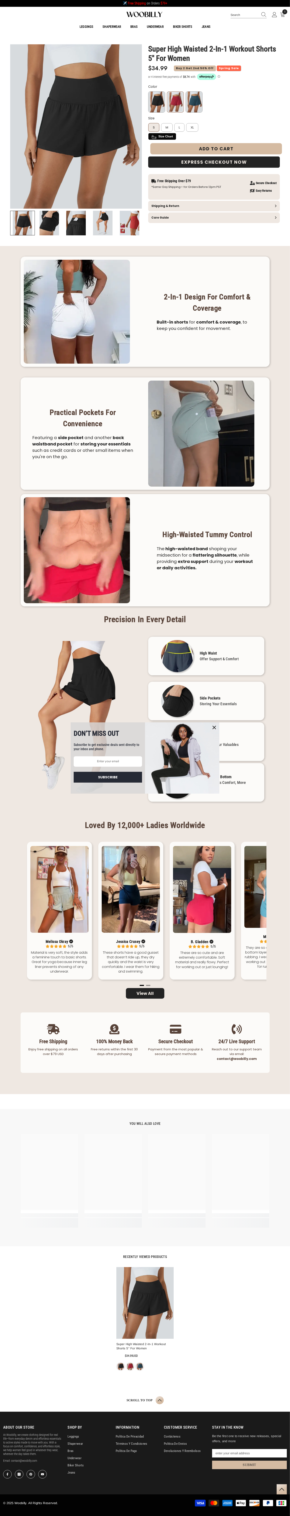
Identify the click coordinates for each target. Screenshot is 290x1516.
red (130, 1366)
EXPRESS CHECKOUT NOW (214, 162)
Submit (249, 1465)
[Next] (253, 914)
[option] (145, 1319)
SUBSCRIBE (108, 777)
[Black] (156, 102)
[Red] (175, 102)
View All (145, 993)
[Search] (249, 15)
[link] (49, 1215)
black (120, 1366)
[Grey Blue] (194, 102)
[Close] (214, 727)
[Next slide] (136, 223)
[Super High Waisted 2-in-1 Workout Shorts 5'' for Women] (145, 1303)
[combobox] (245, 15)
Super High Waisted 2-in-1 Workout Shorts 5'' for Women (141, 1346)
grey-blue (139, 1366)
